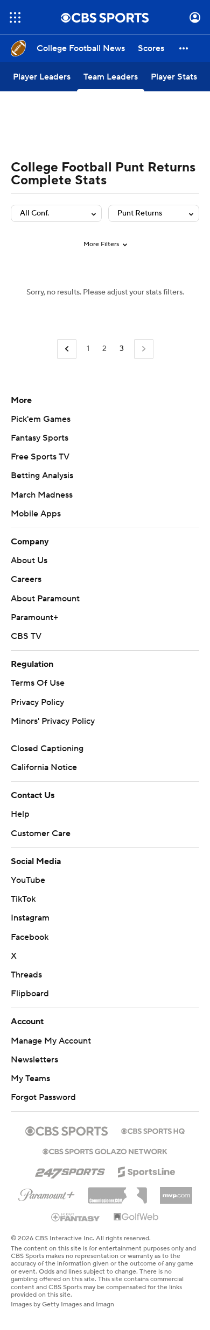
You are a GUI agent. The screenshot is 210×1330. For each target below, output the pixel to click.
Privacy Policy (37, 702)
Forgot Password (43, 1097)
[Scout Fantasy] (76, 1216)
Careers (26, 579)
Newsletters (34, 1059)
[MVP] (176, 1191)
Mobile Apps (36, 513)
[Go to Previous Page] (66, 349)
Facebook (29, 937)
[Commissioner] (117, 1191)
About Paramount (45, 598)
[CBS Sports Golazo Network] (105, 1150)
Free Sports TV (40, 456)
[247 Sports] (70, 1169)
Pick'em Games (41, 419)
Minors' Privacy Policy (53, 721)
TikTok (23, 899)
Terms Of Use (38, 683)
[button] (15, 17)
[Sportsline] (147, 1170)
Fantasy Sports (39, 438)
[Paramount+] (46, 1193)
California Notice (44, 767)
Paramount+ (34, 617)
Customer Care (41, 833)
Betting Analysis (42, 475)
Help (20, 814)
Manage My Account (51, 1041)
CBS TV (26, 636)
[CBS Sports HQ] (153, 1130)
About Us (29, 560)
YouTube (28, 880)
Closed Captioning (47, 748)
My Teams (30, 1078)
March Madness (42, 495)
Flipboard (30, 993)
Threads (26, 974)
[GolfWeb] (136, 1217)
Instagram (30, 917)
